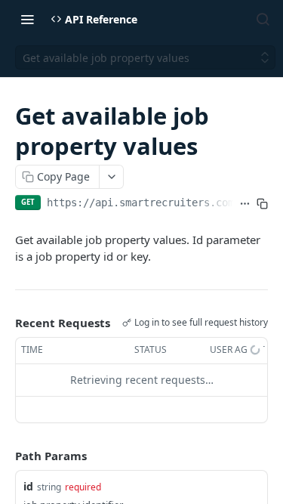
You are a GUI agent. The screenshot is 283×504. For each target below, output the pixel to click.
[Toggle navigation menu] (27, 19)
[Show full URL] (245, 204)
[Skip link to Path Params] (4, 455)
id (28, 486)
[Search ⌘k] (262, 19)
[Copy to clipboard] (262, 204)
